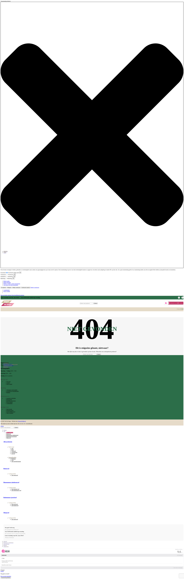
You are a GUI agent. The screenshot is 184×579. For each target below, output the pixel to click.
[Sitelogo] (8, 306)
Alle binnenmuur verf (16, 490)
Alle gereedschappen (16, 461)
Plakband (13, 459)
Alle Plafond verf (15, 489)
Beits (12, 449)
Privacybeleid (9, 402)
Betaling (8, 392)
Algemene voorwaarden (11, 390)
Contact (8, 382)
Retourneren (9, 399)
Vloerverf (13, 451)
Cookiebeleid (9, 403)
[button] (92, 135)
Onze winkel (9, 384)
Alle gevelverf (14, 504)
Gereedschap (14, 452)
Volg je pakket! (9, 413)
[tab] (9, 432)
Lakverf (13, 453)
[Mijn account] (179, 297)
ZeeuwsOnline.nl (22, 421)
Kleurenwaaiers (9, 410)
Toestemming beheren (5, 577)
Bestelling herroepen (11, 400)
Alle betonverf (14, 475)
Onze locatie (9, 409)
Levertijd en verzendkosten (12, 391)
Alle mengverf (14, 519)
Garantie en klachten (11, 398)
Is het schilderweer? (10, 411)
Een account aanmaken (6, 576)
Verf (12, 448)
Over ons (8, 381)
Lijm (12, 460)
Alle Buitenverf (14, 505)
